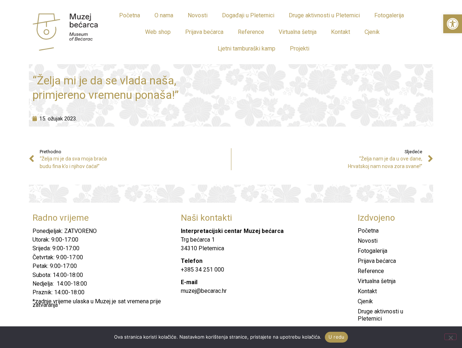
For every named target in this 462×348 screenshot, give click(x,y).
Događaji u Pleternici (248, 15)
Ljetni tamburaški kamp (246, 48)
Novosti (198, 15)
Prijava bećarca (204, 31)
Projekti (299, 48)
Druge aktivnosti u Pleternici (324, 15)
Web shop (158, 31)
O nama (163, 15)
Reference (251, 31)
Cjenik (372, 31)
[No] (450, 337)
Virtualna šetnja (298, 31)
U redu (336, 337)
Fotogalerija (389, 15)
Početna (129, 15)
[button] (452, 23)
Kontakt (340, 31)
